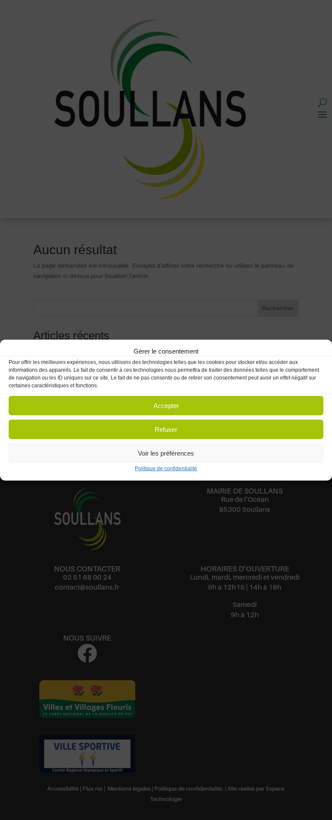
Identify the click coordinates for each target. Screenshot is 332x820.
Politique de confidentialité (166, 469)
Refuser (166, 429)
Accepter (166, 405)
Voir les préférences (166, 453)
